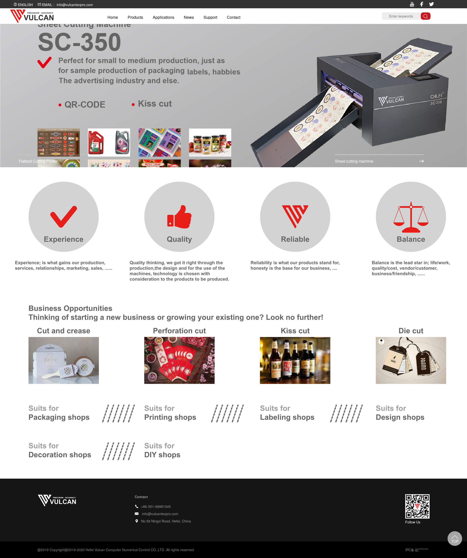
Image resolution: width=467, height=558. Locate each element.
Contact (233, 17)
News (189, 17)
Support (210, 17)
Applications (163, 17)
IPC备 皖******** (416, 549)
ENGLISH (25, 4)
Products (135, 17)
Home (113, 17)
